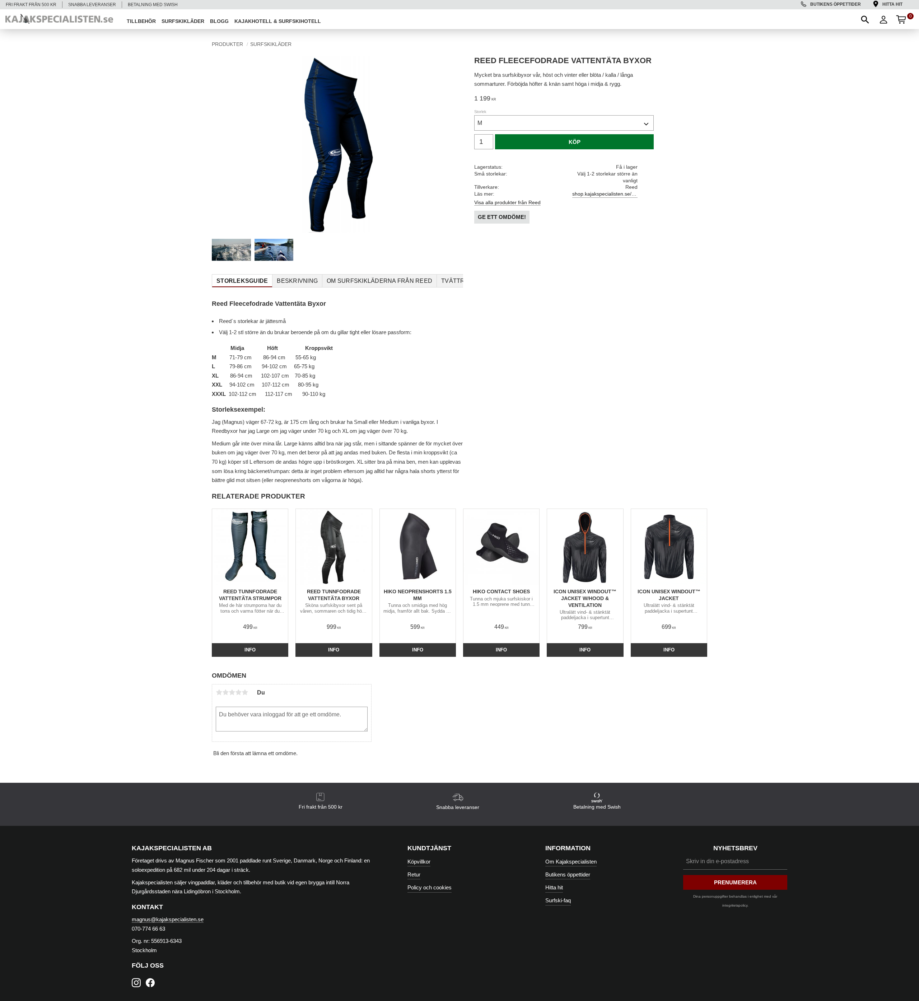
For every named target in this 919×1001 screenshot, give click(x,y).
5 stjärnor (245, 692)
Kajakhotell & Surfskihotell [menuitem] (277, 21)
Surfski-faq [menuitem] (558, 900)
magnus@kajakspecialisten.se (168, 919)
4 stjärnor (238, 692)
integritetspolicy (734, 905)
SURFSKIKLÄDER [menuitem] (183, 21)
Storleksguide (242, 281)
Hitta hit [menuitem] (892, 4)
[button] (864, 19)
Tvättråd (457, 281)
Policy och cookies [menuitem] (429, 887)
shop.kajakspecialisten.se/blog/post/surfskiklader (605, 194)
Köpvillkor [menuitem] (418, 862)
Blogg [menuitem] (219, 21)
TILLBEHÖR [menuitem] (141, 21)
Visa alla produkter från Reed (507, 202)
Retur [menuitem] (413, 874)
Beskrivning (297, 281)
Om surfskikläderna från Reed (379, 281)
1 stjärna (219, 692)
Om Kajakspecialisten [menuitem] (571, 862)
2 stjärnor (225, 692)
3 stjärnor (232, 692)
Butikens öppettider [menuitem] (835, 4)
